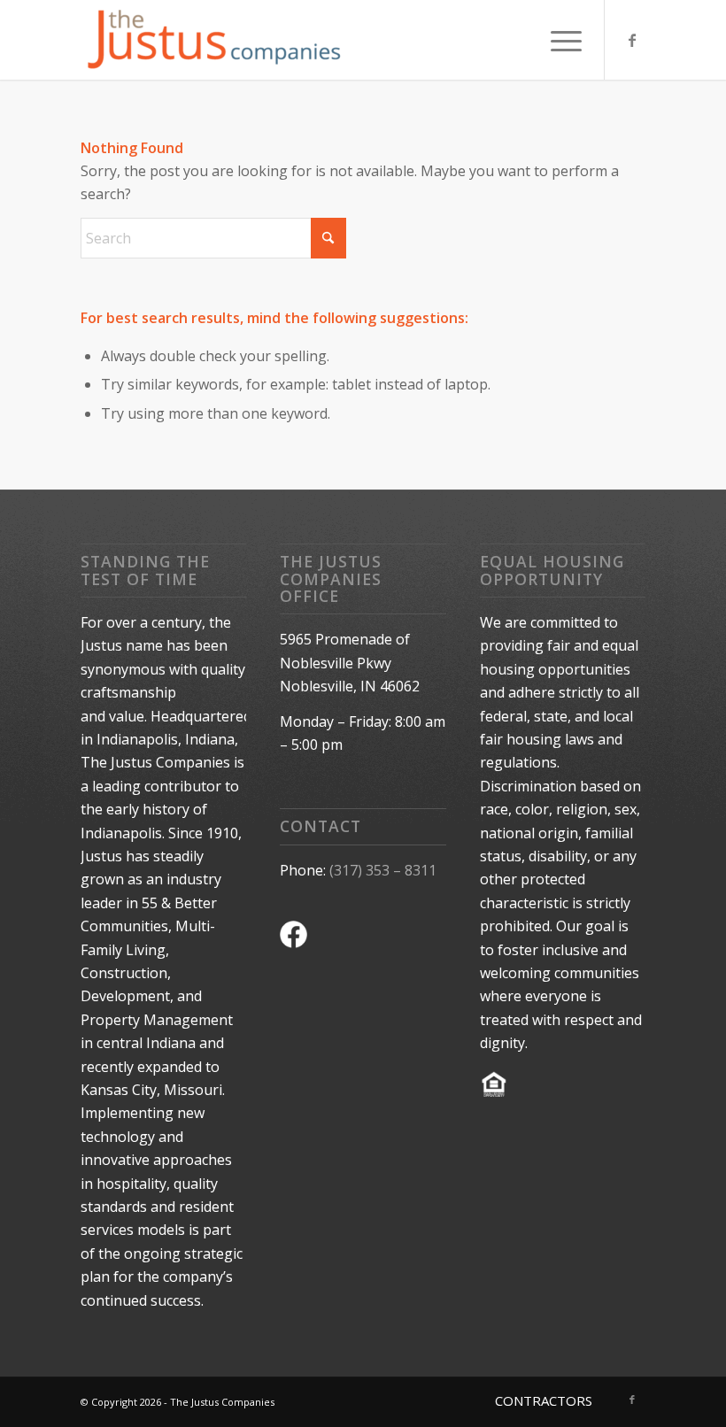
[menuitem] (557, 40)
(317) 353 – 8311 (382, 870)
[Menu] (557, 40)
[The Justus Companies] (213, 40)
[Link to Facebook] (632, 40)
